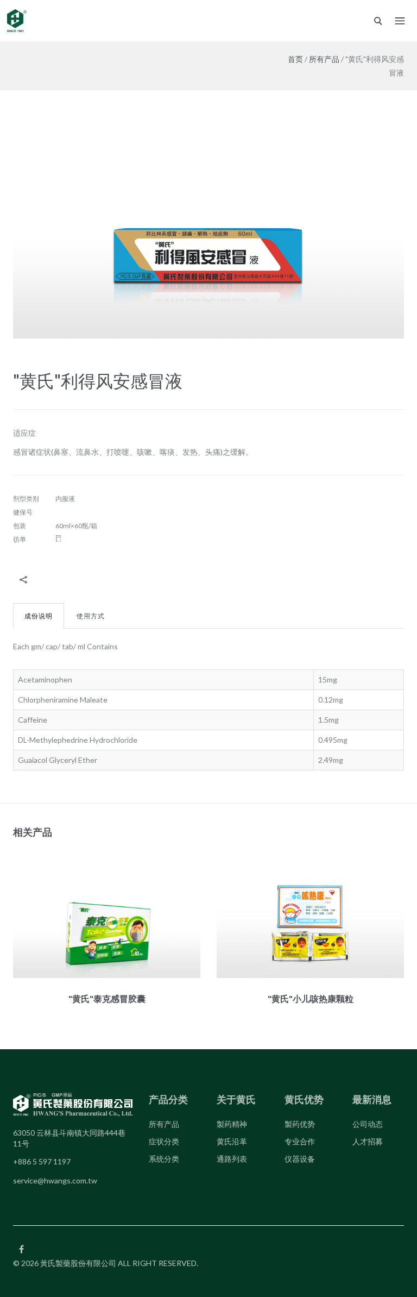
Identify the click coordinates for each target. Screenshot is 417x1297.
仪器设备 (300, 1158)
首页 (295, 59)
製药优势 (300, 1124)
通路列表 (232, 1158)
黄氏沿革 (232, 1141)
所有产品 (324, 59)
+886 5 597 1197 (42, 1161)
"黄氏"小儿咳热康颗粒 (310, 998)
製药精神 (232, 1124)
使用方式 (91, 616)
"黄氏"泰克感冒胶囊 (107, 998)
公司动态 (367, 1124)
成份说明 (38, 616)
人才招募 (367, 1141)
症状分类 (164, 1141)
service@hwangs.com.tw (55, 1180)
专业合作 (300, 1141)
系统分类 (164, 1158)
